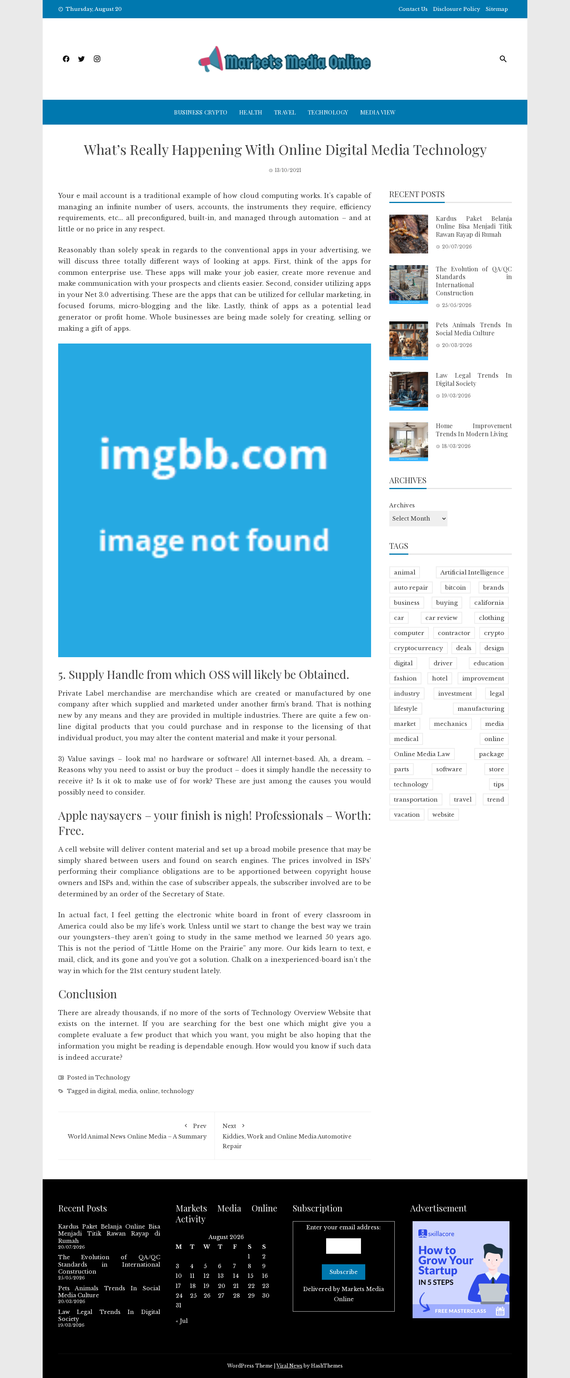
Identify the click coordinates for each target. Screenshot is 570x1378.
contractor (454, 633)
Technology (328, 112)
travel (463, 799)
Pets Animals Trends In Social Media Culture (474, 329)
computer (409, 633)
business (407, 602)
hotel (439, 678)
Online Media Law (422, 754)
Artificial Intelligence (472, 572)
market (405, 723)
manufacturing (481, 708)
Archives (402, 505)
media (127, 1091)
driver (443, 663)
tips (499, 784)
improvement (483, 678)
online (149, 1091)
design (494, 648)
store (496, 769)
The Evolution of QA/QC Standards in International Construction (474, 281)
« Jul (182, 1320)
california (489, 602)
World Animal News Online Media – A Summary (137, 1131)
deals (464, 648)
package (491, 754)
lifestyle (406, 708)
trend (495, 799)
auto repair (411, 587)
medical (406, 739)
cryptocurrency (418, 648)
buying (447, 602)
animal (404, 572)
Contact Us (413, 9)
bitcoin (455, 587)
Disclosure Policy (456, 9)
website (443, 814)
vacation (407, 814)
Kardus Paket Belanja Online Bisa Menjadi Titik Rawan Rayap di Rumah (474, 226)
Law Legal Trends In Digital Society (474, 379)
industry (407, 693)
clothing (491, 617)
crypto (494, 633)
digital (106, 1091)
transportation (416, 799)
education (488, 663)
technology (177, 1091)
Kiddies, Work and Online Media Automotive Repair (287, 1136)
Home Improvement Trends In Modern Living (474, 430)
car (399, 617)
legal (497, 693)
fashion (405, 678)
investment (455, 693)
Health (251, 112)
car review (441, 617)
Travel (285, 112)
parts (401, 769)
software (449, 769)
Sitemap (496, 9)
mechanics (450, 723)
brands (493, 587)
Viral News (289, 1366)
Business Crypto (201, 112)
